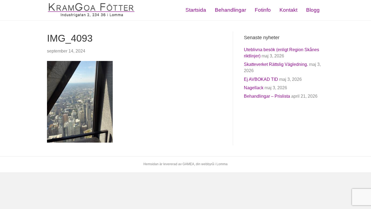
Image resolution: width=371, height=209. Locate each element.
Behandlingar (230, 10)
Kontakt (288, 10)
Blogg (313, 10)
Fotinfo (263, 10)
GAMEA (188, 164)
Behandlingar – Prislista (267, 96)
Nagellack (253, 87)
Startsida (196, 10)
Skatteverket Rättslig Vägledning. (276, 64)
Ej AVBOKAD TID (261, 79)
